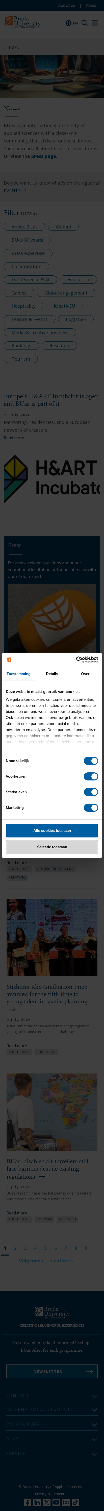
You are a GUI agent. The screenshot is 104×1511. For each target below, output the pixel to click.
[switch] (91, 776)
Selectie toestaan (52, 847)
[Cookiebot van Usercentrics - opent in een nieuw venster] (76, 659)
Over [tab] (85, 674)
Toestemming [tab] (19, 674)
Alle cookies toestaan (52, 830)
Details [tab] (52, 674)
